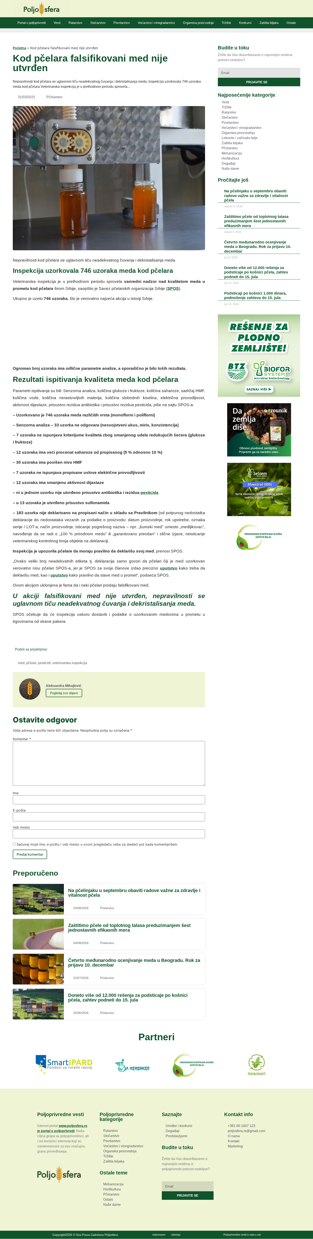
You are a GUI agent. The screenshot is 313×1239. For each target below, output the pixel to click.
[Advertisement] (109, 335)
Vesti (57, 22)
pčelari (31, 663)
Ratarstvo (75, 22)
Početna (19, 48)
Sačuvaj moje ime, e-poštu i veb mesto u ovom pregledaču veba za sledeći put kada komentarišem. (97, 844)
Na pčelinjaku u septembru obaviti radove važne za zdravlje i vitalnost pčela (134, 893)
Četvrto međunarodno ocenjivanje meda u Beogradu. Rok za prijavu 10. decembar (134, 963)
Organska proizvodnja (198, 22)
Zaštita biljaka (269, 22)
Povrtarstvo (121, 22)
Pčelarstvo (54, 97)
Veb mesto (21, 827)
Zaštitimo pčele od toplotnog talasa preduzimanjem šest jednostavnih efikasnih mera (129, 928)
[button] (52, 649)
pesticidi (44, 663)
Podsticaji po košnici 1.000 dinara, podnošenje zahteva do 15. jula (255, 295)
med (21, 663)
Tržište (226, 22)
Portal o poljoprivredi (31, 22)
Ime (16, 793)
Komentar (22, 739)
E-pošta (19, 810)
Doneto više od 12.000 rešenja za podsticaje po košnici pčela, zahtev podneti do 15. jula (128, 998)
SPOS (173, 288)
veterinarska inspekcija (69, 663)
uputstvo (168, 568)
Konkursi (245, 22)
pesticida (149, 492)
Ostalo (291, 22)
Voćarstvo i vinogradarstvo (156, 22)
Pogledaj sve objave (64, 693)
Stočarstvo (97, 22)
